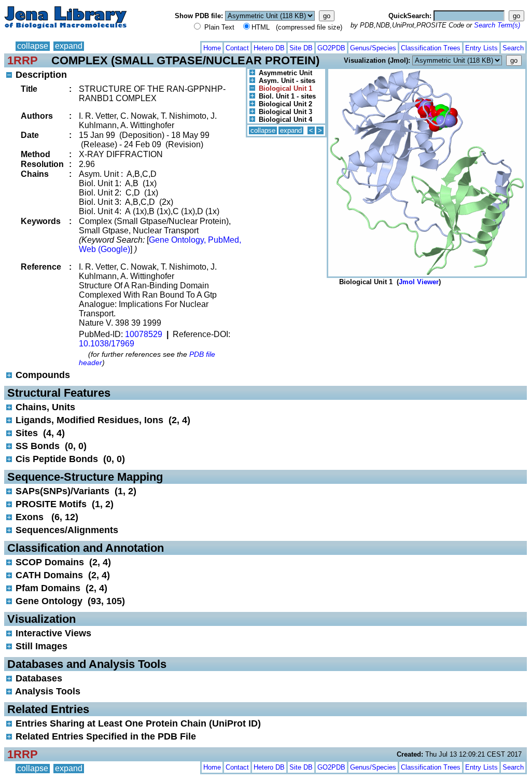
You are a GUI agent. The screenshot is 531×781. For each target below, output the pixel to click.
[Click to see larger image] (427, 71)
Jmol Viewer (419, 282)
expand (68, 45)
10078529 (143, 334)
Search (513, 48)
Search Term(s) (497, 25)
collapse (32, 45)
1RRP (22, 60)
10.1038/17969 (106, 343)
